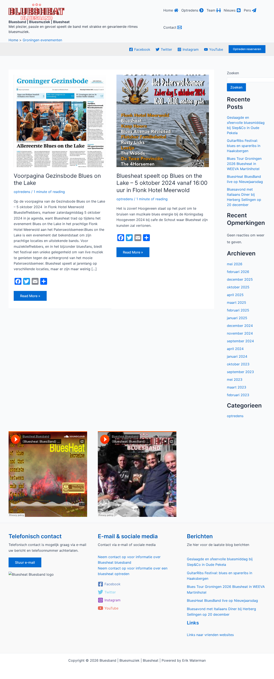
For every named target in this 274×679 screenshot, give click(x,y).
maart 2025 (236, 302)
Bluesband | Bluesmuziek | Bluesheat (39, 22)
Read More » (30, 294)
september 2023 (240, 372)
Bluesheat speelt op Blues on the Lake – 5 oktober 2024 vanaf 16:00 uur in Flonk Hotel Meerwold (161, 183)
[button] (247, 49)
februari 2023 (238, 395)
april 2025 (235, 295)
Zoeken (233, 73)
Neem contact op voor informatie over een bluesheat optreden (132, 571)
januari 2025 (237, 318)
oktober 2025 (238, 287)
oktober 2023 (238, 364)
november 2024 (240, 333)
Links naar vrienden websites (210, 635)
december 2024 (240, 325)
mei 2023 (234, 379)
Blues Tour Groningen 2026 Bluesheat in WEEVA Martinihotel (244, 163)
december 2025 (240, 279)
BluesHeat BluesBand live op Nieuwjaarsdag (222, 600)
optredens (22, 192)
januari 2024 (237, 356)
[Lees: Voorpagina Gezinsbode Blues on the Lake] (60, 120)
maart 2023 (236, 387)
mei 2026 (234, 264)
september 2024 (240, 341)
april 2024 (235, 349)
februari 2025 (238, 310)
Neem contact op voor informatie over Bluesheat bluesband (129, 560)
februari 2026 (238, 272)
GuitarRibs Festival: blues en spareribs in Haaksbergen (243, 145)
